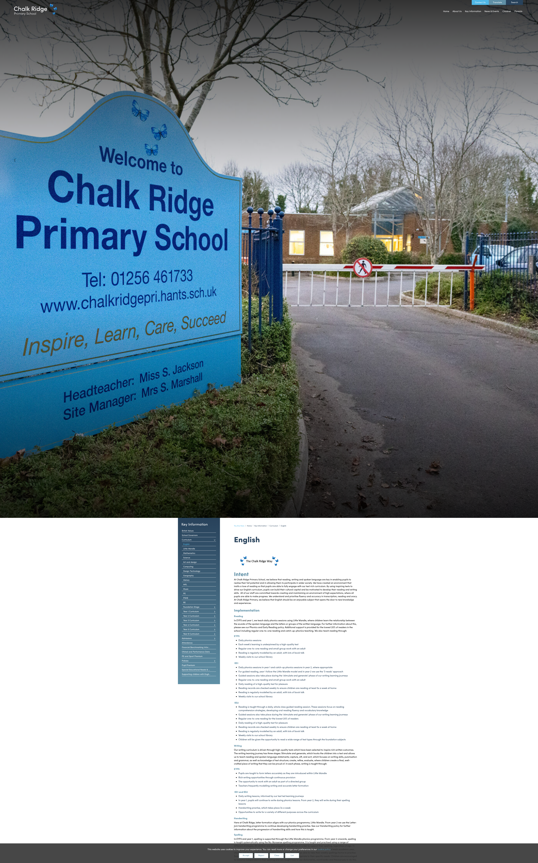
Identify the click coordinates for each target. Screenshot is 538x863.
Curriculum (273, 526)
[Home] (35, 9)
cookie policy (324, 849)
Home (249, 526)
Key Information (194, 524)
